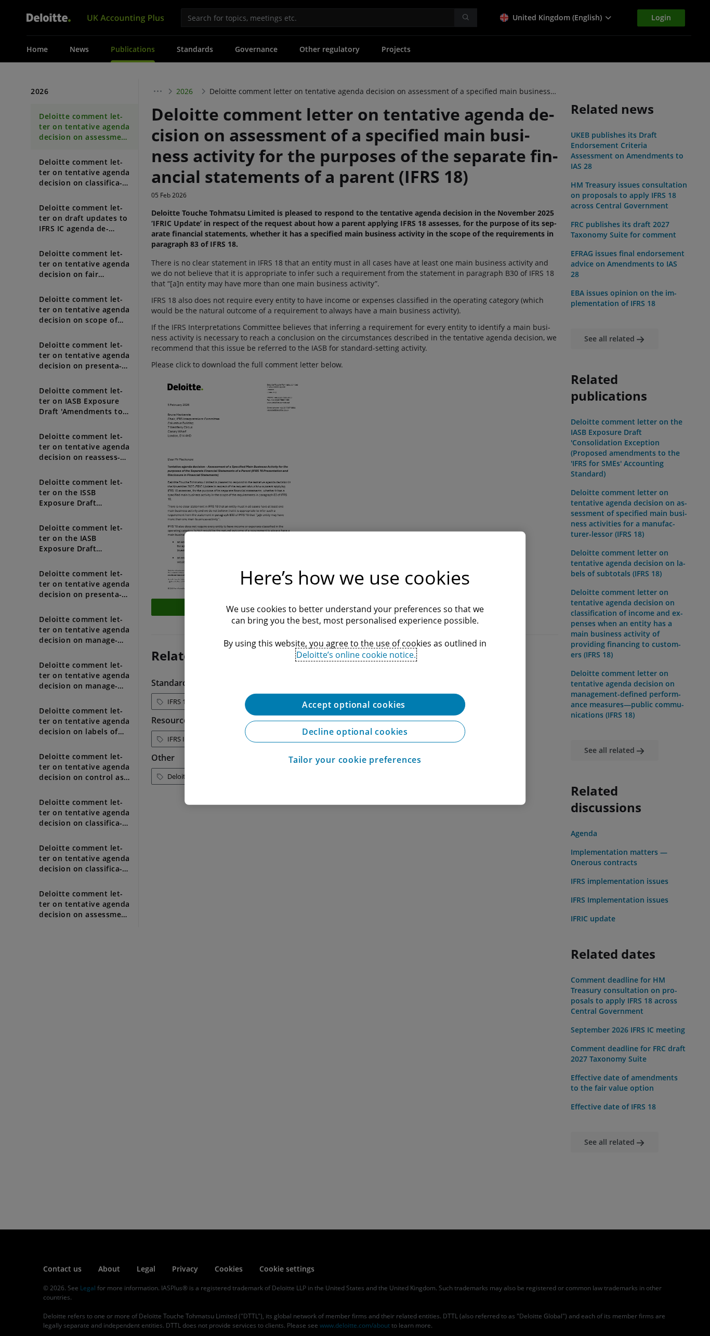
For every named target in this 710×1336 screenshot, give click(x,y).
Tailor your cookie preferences (355, 759)
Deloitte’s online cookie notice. (356, 654)
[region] (355, 667)
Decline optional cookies (355, 731)
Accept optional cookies (355, 704)
